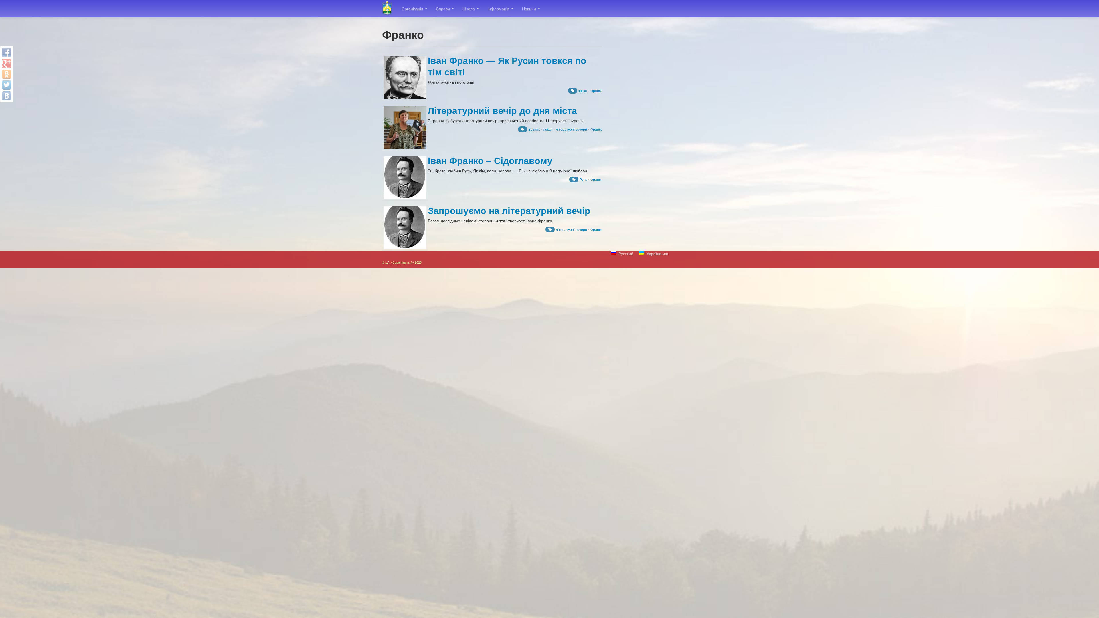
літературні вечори (571, 129)
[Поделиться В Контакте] (6, 95)
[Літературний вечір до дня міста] (405, 127)
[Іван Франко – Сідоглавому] (405, 178)
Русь (583, 179)
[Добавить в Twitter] (6, 85)
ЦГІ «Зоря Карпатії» (389, 8)
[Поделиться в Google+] (6, 63)
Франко (596, 90)
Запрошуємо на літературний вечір (509, 210)
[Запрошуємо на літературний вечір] (405, 228)
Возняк (534, 129)
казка (582, 90)
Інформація (499, 8)
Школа (469, 8)
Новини (529, 8)
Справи (443, 8)
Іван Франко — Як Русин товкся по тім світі (507, 66)
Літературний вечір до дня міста (502, 110)
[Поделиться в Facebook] (6, 52)
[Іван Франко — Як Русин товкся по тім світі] (405, 77)
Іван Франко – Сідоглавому (490, 160)
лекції (547, 129)
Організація (413, 8)
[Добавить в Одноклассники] (6, 74)
